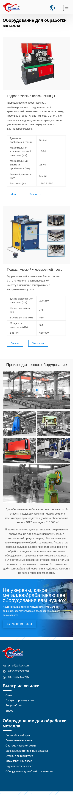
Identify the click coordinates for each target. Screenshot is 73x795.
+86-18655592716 (18, 671)
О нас (9, 695)
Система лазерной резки (20, 745)
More (14, 194)
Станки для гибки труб (19, 755)
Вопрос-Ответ (14, 705)
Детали (15, 343)
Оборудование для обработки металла (29, 771)
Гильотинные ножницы (19, 740)
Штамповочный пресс (18, 760)
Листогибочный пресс (18, 735)
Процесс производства (19, 700)
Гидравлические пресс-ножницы (31, 96)
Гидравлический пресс (19, 766)
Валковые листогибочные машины (26, 750)
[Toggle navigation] (67, 8)
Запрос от (35, 194)
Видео (9, 710)
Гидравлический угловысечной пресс (34, 269)
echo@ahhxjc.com (19, 665)
